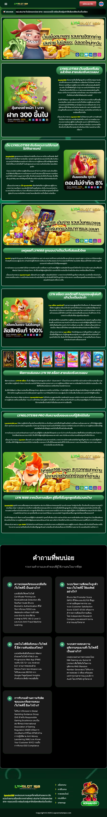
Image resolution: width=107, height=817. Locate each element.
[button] (6, 4)
